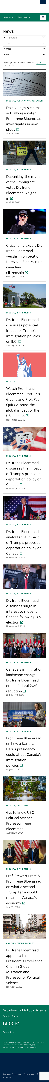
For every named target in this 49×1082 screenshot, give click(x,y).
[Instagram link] (18, 1024)
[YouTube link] (12, 1024)
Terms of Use (29, 1074)
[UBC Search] (43, 3)
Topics (7, 49)
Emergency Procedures (12, 1074)
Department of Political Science (16, 17)
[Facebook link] (6, 1024)
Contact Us (8, 1032)
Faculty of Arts (10, 1016)
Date (6, 55)
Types (7, 43)
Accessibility (8, 1077)
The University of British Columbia (18, 5)
